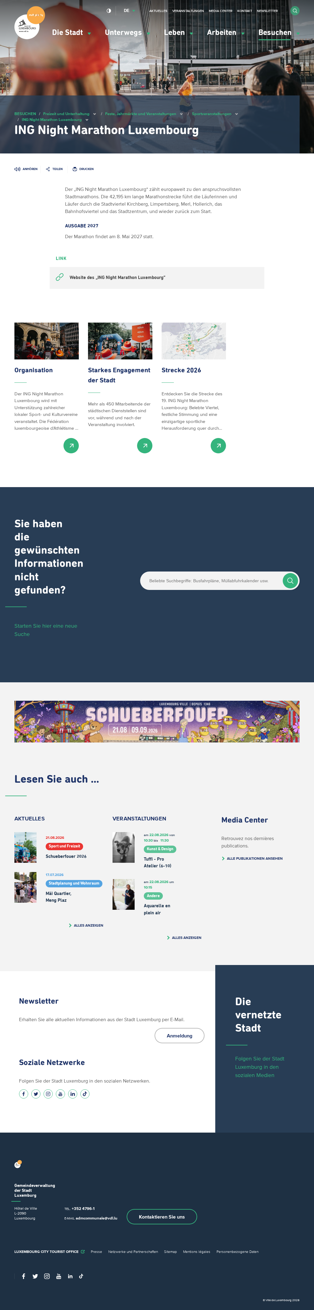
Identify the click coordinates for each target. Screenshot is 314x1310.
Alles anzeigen (88, 925)
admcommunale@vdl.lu (96, 1218)
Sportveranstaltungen (212, 113)
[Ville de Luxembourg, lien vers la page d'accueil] (29, 38)
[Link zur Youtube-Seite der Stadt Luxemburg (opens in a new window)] (60, 1094)
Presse (96, 1252)
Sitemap (170, 1252)
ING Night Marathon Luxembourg (52, 119)
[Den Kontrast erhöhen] (109, 10)
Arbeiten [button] (222, 33)
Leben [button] (175, 33)
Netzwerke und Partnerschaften (133, 1252)
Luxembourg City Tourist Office (46, 1252)
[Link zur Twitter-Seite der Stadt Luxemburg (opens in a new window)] (35, 1094)
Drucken (86, 169)
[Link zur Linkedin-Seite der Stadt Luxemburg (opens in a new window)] (72, 1094)
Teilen (57, 169)
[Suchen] (290, 580)
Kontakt (244, 11)
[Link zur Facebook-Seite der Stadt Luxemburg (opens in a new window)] (23, 1094)
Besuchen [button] (275, 33)
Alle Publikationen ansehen (255, 858)
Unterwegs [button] (124, 33)
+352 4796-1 (83, 1208)
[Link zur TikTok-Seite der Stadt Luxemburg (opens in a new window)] (85, 1094)
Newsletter (267, 11)
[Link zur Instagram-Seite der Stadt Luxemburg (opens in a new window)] (48, 1094)
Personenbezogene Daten (237, 1252)
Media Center (220, 11)
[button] (295, 10)
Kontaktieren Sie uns (162, 1216)
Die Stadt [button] (68, 33)
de (126, 10)
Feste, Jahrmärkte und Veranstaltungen (140, 113)
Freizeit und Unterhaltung (66, 113)
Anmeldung (179, 1035)
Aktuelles (158, 11)
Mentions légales (196, 1252)
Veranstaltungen (188, 11)
